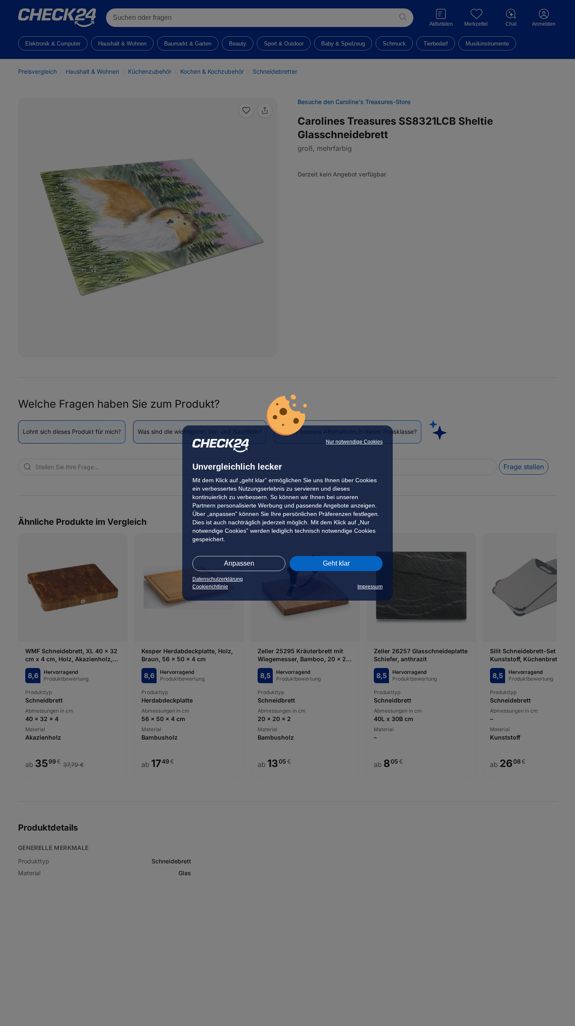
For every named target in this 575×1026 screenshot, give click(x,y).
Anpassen (239, 563)
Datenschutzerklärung (217, 579)
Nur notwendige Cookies (354, 442)
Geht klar (336, 563)
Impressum (370, 587)
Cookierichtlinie (210, 587)
